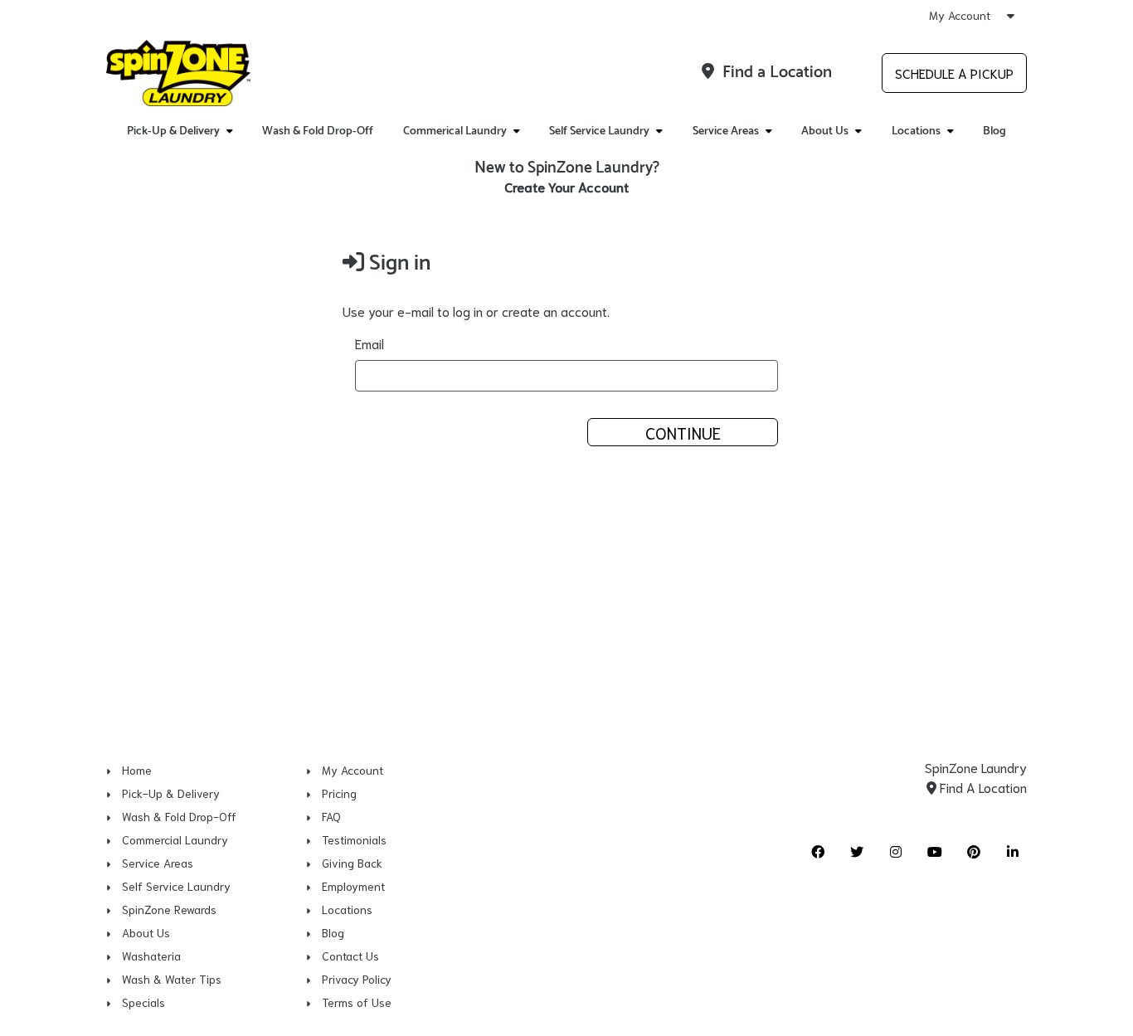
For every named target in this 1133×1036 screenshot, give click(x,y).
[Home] (178, 73)
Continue (683, 432)
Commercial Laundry (175, 839)
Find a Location (775, 72)
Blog (994, 131)
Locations (347, 909)
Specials (143, 1002)
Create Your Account (566, 186)
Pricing (339, 793)
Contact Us (350, 955)
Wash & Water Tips (171, 978)
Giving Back (352, 862)
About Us (146, 932)
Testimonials (354, 839)
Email (369, 343)
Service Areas (157, 862)
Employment (353, 885)
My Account (961, 15)
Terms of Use (356, 1002)
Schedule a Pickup (954, 72)
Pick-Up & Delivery (171, 793)
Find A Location (981, 786)
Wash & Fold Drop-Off (317, 131)
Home (137, 769)
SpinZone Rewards (169, 909)
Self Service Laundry (176, 885)
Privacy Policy (356, 978)
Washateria (151, 955)
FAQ (331, 816)
